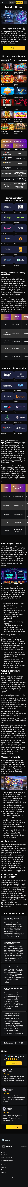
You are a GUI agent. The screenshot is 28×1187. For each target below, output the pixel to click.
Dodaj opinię (14, 1063)
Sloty (23, 60)
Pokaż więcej (14, 1127)
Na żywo (11, 60)
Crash (17, 60)
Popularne (4, 60)
